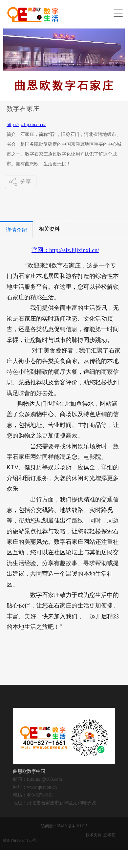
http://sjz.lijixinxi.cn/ (26, 124)
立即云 (109, 835)
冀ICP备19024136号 (19, 840)
